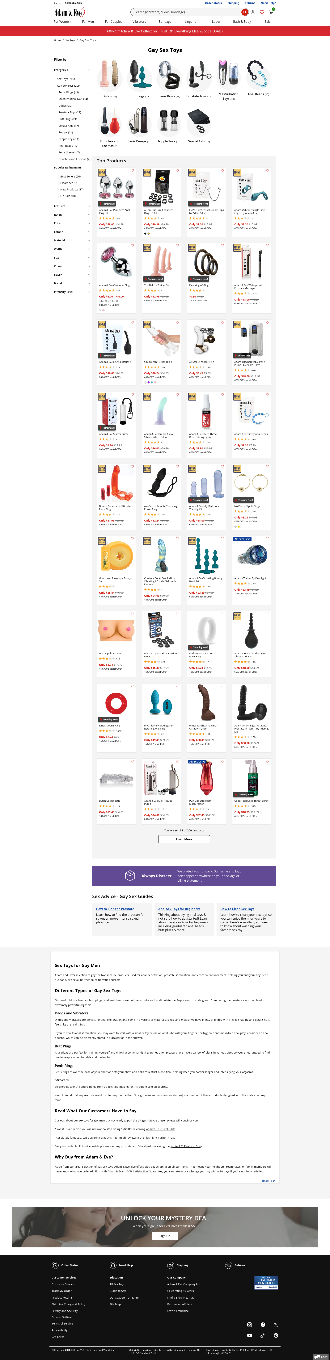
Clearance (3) (68, 183)
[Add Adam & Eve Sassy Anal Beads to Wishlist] (267, 394)
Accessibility (59, 1330)
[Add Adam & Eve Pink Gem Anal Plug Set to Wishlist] (132, 170)
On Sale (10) (68, 196)
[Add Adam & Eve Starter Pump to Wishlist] (132, 394)
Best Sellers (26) (70, 176)
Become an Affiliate (179, 1304)
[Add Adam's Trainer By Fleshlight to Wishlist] (267, 538)
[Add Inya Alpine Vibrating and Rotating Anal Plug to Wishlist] (177, 686)
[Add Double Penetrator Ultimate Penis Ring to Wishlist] (132, 466)
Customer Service (63, 1284)
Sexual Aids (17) (69, 125)
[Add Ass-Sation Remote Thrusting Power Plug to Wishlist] (177, 466)
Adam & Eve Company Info (184, 1284)
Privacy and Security (65, 1311)
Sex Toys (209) (66, 79)
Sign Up (165, 1236)
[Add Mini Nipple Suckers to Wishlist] (132, 613)
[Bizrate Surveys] (273, 1287)
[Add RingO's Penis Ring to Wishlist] (132, 686)
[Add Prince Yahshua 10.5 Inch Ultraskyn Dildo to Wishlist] (222, 686)
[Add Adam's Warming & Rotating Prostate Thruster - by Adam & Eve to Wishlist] (267, 686)
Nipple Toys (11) (69, 139)
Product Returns (62, 1297)
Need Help (125, 1265)
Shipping (233, 3)
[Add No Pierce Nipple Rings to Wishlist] (267, 466)
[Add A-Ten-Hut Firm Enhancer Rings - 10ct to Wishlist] (177, 170)
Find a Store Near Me (180, 1297)
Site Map (115, 1304)
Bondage (165, 21)
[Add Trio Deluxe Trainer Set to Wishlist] (177, 245)
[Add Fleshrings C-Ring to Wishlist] (222, 245)
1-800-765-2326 (73, 3)
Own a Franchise (178, 1311)
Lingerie (190, 21)
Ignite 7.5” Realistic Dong (186, 1146)
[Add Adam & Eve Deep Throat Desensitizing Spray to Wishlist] (222, 394)
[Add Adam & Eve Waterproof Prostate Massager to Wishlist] (267, 245)
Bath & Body (242, 21)
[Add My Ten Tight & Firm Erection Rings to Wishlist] (177, 613)
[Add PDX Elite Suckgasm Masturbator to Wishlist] (222, 761)
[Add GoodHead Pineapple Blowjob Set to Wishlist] (132, 538)
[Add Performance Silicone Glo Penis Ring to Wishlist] (222, 613)
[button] (184, 839)
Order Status (213, 3)
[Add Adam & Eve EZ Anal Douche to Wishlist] (132, 322)
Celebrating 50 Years (180, 1291)
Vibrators (139, 21)
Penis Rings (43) (69, 92)
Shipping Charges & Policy (68, 1304)
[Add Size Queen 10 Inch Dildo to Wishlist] (177, 322)
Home (57, 40)
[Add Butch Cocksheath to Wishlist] (132, 761)
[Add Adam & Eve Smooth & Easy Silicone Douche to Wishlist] (267, 613)
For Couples (113, 21)
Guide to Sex (118, 1291)
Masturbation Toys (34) (73, 99)
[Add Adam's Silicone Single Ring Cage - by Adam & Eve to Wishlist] (267, 170)
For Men (88, 21)
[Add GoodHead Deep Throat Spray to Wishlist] (267, 761)
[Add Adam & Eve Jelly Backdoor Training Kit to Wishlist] (222, 466)
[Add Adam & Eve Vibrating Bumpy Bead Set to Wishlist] (222, 538)
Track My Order (62, 1291)
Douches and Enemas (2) (74, 159)
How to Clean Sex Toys (237, 909)
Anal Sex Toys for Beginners (179, 909)
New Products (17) (71, 189)
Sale (268, 21)
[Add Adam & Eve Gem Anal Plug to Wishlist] (132, 245)
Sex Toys (70, 40)
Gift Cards (58, 1337)
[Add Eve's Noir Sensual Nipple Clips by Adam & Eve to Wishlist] (222, 170)
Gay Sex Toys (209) (68, 85)
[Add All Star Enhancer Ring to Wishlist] (222, 322)
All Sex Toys (117, 1284)
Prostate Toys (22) (70, 112)
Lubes (216, 21)
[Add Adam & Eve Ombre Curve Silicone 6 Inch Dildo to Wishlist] (177, 394)
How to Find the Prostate (115, 909)
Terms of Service (62, 1323)
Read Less (268, 1180)
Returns (250, 3)
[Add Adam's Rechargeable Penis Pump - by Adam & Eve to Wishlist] (267, 322)
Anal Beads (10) (68, 146)
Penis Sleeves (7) (69, 152)
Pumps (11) (66, 132)
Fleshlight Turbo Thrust (160, 1137)
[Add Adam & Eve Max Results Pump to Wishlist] (177, 761)
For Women (62, 21)
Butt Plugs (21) (68, 119)
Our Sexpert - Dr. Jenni (124, 1297)
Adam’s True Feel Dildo (160, 1129)
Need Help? (268, 3)
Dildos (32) (65, 105)
